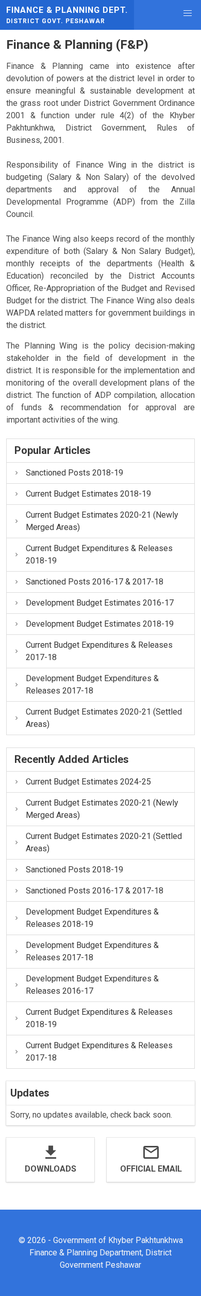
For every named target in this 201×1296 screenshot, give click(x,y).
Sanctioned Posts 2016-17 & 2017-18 (94, 582)
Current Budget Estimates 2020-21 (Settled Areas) (104, 718)
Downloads (50, 1169)
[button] (187, 13)
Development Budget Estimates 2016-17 (100, 603)
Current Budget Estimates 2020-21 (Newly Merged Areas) (102, 521)
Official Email (151, 1169)
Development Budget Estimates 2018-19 (100, 624)
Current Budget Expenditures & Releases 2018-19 (99, 554)
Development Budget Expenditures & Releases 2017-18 (92, 684)
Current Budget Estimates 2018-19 (88, 494)
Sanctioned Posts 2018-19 (74, 473)
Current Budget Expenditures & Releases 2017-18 (99, 651)
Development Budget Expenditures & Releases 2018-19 (92, 918)
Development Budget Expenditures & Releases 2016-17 (92, 985)
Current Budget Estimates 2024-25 (88, 782)
